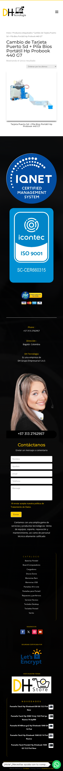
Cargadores (31, 569)
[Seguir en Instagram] (34, 632)
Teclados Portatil (31, 608)
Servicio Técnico (31, 600)
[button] (56, 764)
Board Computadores (31, 565)
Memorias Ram (31, 578)
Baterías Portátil (31, 560)
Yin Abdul (26, 768)
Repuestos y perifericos (31, 595)
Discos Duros (31, 573)
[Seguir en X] (28, 632)
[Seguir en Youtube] (40, 632)
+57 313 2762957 (31, 330)
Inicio (8, 32)
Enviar (16, 514)
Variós (31, 613)
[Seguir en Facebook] (22, 632)
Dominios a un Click (48, 768)
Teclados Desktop (31, 604)
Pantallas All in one (31, 586)
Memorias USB (31, 582)
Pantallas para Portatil (31, 591)
